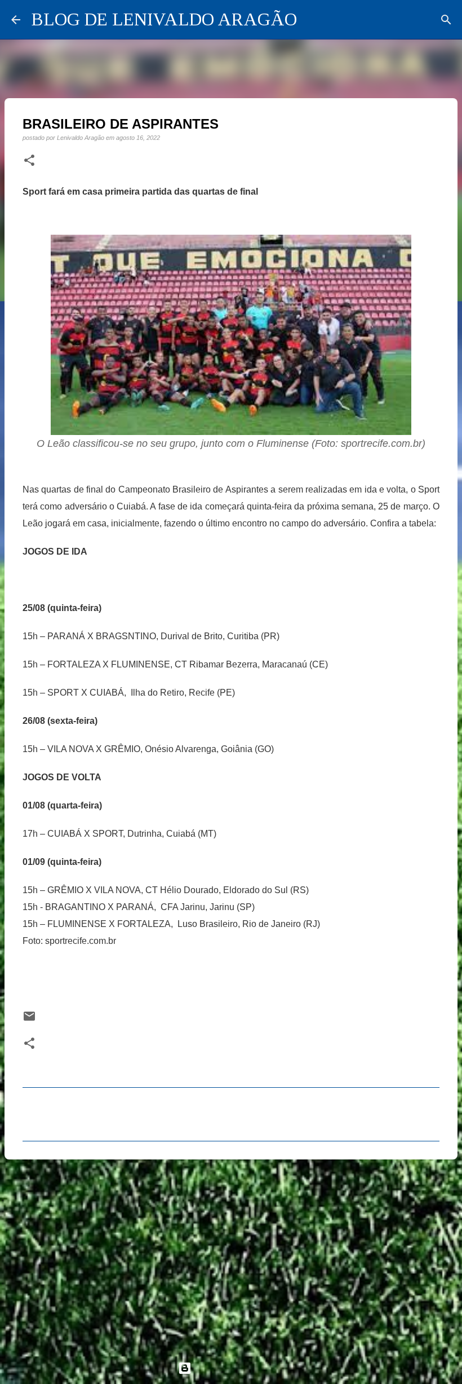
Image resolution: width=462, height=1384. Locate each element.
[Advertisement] (231, 1255)
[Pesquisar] (446, 19)
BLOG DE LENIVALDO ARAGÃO (164, 19)
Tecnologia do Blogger (238, 1368)
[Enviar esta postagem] (29, 1020)
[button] (29, 160)
